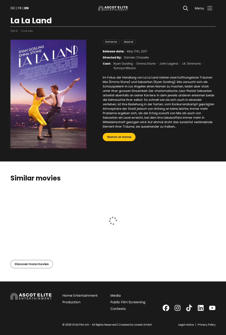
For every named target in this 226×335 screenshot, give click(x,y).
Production (71, 302)
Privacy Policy (207, 325)
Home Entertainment (80, 295)
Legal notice (186, 325)
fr (20, 8)
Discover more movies (32, 264)
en (26, 8)
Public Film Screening (127, 302)
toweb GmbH (143, 325)
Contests (118, 308)
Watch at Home (119, 137)
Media (115, 295)
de (12, 8)
